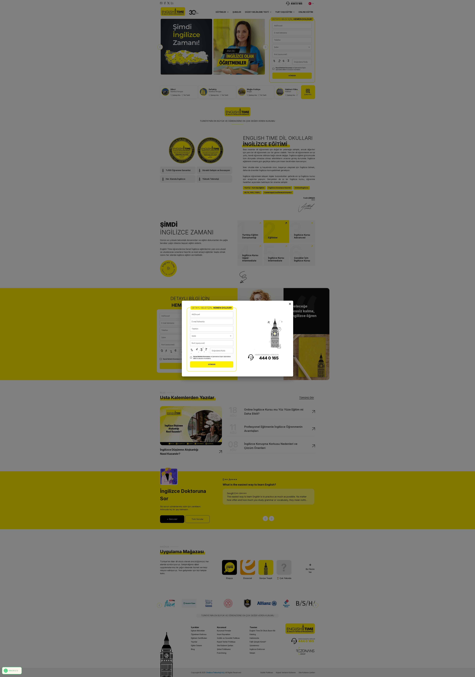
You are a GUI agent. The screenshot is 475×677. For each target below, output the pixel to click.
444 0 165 (269, 358)
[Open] (230, 336)
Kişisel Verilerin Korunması (201, 356)
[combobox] (209, 336)
